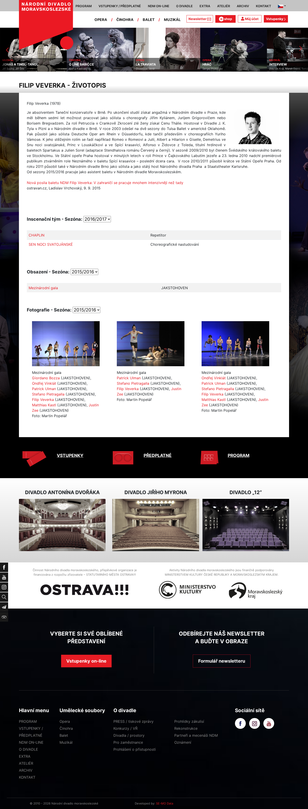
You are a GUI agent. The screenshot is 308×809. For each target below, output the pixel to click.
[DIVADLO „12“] (245, 525)
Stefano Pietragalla (48, 394)
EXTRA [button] (205, 6)
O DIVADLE (28, 749)
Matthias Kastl (44, 405)
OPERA (100, 19)
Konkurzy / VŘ (125, 728)
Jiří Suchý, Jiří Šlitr (13, 68)
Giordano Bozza (46, 378)
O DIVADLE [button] (184, 6)
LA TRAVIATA (146, 64)
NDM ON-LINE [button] (158, 6)
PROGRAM (238, 455)
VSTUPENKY (70, 455)
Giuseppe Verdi (145, 68)
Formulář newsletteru (221, 661)
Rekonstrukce (186, 728)
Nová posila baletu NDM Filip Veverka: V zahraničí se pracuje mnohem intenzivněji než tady (105, 182)
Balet (64, 735)
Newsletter (197, 19)
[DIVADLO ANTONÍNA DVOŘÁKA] (62, 525)
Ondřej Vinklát (44, 383)
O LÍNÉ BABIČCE (81, 64)
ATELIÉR (26, 763)
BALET (149, 19)
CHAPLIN (36, 235)
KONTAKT (27, 777)
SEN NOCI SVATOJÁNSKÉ (51, 244)
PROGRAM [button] (84, 6)
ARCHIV (25, 770)
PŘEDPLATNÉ (158, 455)
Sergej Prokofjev (212, 68)
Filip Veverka (43, 399)
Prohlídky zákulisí (189, 721)
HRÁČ (206, 64)
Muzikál (66, 742)
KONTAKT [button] (263, 6)
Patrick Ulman (44, 388)
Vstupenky (275, 19)
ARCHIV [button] (243, 6)
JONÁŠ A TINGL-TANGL (20, 64)
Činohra (66, 728)
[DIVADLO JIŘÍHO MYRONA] (155, 525)
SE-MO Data (164, 803)
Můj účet (251, 19)
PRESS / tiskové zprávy (133, 721)
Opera (65, 721)
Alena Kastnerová (79, 68)
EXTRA (24, 756)
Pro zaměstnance (128, 742)
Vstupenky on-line (86, 661)
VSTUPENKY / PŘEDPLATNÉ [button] (120, 6)
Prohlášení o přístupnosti (134, 749)
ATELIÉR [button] (223, 6)
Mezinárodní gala (43, 288)
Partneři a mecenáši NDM (196, 735)
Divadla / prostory (129, 735)
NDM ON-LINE (31, 742)
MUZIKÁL (172, 19)
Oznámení (182, 742)
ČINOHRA (124, 19)
